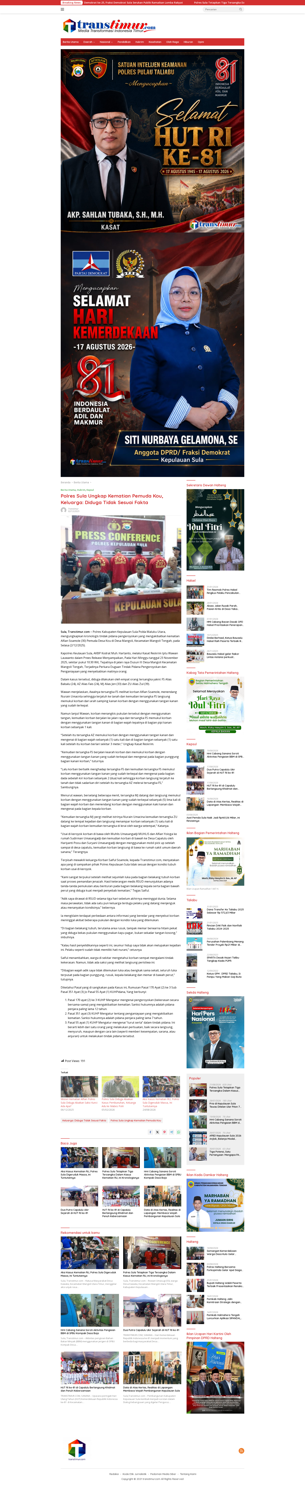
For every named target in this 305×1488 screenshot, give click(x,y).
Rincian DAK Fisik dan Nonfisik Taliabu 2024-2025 (224, 927)
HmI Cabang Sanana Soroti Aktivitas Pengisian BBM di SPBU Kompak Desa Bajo (243, 2)
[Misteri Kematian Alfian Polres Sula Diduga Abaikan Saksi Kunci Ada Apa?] (79, 1086)
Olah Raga (172, 42)
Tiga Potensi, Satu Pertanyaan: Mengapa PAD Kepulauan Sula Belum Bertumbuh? (225, 1153)
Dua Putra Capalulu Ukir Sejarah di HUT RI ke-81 (75, 1211)
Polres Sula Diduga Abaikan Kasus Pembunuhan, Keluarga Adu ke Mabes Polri (119, 1102)
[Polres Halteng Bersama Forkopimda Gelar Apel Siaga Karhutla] (195, 1269)
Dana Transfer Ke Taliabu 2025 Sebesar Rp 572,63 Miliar (225, 911)
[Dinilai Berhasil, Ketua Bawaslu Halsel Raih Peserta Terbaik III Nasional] (195, 640)
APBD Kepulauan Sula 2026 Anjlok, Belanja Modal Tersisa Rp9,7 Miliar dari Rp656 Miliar (225, 1137)
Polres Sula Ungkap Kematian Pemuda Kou (136, 1120)
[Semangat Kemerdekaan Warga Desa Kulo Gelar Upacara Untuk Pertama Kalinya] (195, 1253)
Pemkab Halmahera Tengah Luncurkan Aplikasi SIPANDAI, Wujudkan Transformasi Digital (225, 1316)
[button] (240, 9)
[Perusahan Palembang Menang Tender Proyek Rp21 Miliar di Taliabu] (194, 944)
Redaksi (114, 1474)
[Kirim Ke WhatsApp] (178, 1132)
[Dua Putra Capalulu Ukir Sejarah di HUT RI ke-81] (79, 1196)
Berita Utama (71, 42)
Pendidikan (124, 42)
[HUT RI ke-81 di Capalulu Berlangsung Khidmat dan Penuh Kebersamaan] (121, 1196)
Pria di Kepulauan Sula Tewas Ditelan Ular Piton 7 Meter (225, 1105)
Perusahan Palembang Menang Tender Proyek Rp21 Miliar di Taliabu (225, 943)
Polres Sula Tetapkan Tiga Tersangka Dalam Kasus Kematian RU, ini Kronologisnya (131, 2)
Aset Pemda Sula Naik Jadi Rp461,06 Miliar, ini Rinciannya (213, 819)
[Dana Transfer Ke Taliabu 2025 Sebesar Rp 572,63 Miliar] (194, 911)
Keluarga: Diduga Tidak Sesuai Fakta (84, 1120)
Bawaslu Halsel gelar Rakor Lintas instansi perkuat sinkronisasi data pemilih (223, 655)
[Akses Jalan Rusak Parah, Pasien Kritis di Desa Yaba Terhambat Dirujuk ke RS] (195, 608)
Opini (201, 42)
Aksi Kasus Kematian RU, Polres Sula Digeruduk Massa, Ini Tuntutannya (161, 1102)
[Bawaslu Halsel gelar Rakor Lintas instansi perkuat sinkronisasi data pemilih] (195, 656)
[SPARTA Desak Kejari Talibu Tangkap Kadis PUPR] (192, 960)
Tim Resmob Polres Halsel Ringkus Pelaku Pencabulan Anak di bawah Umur (223, 591)
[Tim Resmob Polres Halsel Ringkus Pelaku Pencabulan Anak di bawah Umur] (195, 592)
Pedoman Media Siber (163, 1474)
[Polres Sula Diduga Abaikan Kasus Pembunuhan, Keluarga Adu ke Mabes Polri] (120, 1086)
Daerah (87, 42)
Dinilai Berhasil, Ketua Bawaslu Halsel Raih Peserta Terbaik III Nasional (225, 639)
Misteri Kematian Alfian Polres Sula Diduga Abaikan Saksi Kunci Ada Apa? (79, 1102)
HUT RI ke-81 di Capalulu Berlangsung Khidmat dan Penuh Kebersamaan (117, 1213)
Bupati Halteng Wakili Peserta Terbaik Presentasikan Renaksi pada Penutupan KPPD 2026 (225, 1284)
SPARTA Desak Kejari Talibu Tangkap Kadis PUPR (223, 959)
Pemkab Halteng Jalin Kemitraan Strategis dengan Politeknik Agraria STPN (223, 1300)
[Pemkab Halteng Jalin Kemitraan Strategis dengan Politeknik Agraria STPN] (195, 1301)
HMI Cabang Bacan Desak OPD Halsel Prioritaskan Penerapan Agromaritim (225, 623)
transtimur (73, 508)
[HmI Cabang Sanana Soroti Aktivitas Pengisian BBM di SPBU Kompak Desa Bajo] (162, 1157)
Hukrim (140, 42)
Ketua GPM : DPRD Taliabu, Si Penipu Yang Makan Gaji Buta (224, 975)
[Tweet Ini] (157, 1132)
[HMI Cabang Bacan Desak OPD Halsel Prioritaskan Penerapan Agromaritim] (195, 624)
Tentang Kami (188, 1474)
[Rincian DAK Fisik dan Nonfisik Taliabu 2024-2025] (194, 928)
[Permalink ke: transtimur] (63, 510)
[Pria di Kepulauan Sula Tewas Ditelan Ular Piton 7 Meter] (198, 1106)
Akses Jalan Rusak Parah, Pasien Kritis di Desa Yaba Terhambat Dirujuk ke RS (222, 607)
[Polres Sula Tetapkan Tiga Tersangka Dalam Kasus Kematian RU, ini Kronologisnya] (121, 1157)
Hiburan (188, 42)
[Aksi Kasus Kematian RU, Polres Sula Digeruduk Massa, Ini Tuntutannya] (161, 1086)
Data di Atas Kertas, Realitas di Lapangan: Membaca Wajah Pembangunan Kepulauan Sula (162, 1213)
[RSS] (241, 1451)
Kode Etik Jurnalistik (134, 1474)
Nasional (105, 42)
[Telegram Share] (171, 1132)
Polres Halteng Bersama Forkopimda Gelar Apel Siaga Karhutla (224, 1268)
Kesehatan (155, 42)
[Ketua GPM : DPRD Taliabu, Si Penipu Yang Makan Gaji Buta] (192, 976)
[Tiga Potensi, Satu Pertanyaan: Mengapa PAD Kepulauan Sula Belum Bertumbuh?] (198, 1154)
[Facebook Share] (150, 1132)
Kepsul (90, 489)
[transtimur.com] (152, 25)
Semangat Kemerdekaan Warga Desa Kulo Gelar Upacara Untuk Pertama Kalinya (222, 1252)
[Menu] (63, 9)
